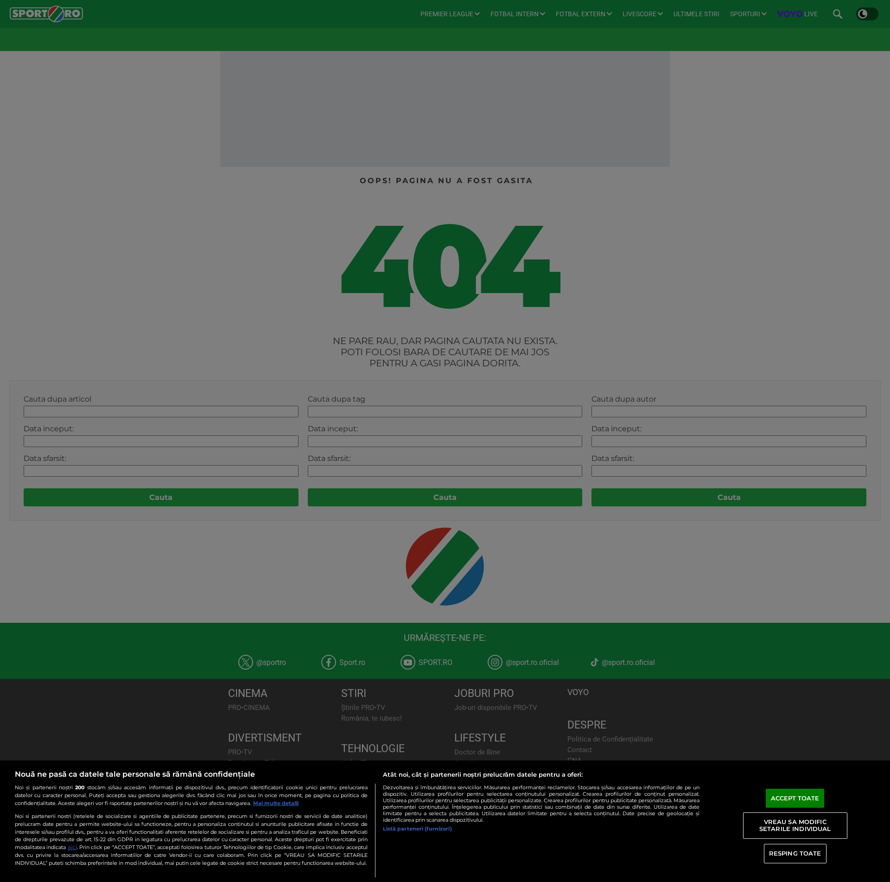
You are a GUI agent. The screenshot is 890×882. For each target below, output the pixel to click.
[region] (445, 821)
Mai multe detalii (276, 803)
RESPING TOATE (795, 853)
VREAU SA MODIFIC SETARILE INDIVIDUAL (795, 825)
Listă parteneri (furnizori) (417, 828)
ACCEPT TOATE (795, 798)
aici (72, 847)
